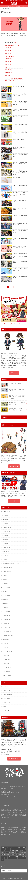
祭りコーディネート (6, 667)
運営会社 (3, 706)
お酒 (7, 847)
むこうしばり (18, 847)
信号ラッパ (23, 850)
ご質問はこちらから (6, 702)
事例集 (13, 850)
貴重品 (15, 858)
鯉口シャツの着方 (5, 587)
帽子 (5, 854)
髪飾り (2, 859)
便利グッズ (18, 850)
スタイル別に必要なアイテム (12, 45)
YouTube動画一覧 (14, 501)
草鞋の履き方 (4, 607)
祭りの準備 (7, 75)
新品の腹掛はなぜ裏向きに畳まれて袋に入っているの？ (17, 390)
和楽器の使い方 (5, 623)
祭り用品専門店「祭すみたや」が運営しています (14, 6)
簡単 (20, 856)
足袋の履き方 (4, 603)
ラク (2, 850)
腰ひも (2, 858)
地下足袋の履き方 (5, 595)
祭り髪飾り (16, 856)
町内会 (23, 854)
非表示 (15, 42)
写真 (15, 852)
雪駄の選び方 (8, 61)
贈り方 (19, 858)
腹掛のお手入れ (5, 643)
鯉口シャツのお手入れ (6, 651)
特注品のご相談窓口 (6, 698)
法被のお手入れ (5, 639)
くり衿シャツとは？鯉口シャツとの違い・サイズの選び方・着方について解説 (17, 396)
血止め (9, 858)
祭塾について (14, 373)
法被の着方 (4, 575)
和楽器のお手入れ (5, 663)
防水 (22, 858)
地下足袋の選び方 (9, 58)
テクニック (13, 848)
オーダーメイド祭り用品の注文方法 (13, 78)
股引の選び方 (8, 53)
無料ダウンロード (14, 466)
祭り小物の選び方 (9, 69)
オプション (24, 847)
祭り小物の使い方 (5, 619)
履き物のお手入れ (5, 655)
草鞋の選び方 (8, 67)
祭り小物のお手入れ (6, 659)
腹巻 (6, 858)
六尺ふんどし (3, 852)
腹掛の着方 (4, 579)
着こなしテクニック (6, 631)
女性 (25, 852)
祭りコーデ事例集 (5, 671)
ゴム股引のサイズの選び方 (15, 383)
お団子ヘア (3, 847)
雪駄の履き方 (4, 599)
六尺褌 (9, 852)
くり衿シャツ (12, 847)
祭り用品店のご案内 (6, 690)
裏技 (12, 858)
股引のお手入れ (5, 647)
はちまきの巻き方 (5, 611)
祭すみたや (3, 856)
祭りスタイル (4, 555)
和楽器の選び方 (8, 72)
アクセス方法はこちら (14, 758)
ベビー (23, 848)
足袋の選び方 (8, 64)
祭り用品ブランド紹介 (10, 80)
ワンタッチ (6, 850)
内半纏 (12, 852)
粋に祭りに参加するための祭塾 (13, 878)
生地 (20, 854)
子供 (2, 854)
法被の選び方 (8, 48)
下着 (10, 850)
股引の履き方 (4, 583)
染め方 (16, 854)
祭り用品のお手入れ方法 (7, 635)
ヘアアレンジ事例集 (6, 675)
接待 (8, 854)
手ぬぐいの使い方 (5, 615)
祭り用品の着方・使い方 (7, 571)
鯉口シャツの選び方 (9, 56)
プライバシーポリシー (6, 710)
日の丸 (13, 854)
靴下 (25, 858)
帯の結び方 (4, 591)
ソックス (3, 848)
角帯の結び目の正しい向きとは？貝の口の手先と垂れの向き (17, 409)
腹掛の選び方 (8, 50)
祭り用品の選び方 (5, 511)
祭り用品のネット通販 (6, 694)
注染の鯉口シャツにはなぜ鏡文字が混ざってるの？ (17, 403)
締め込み (24, 856)
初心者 (19, 852)
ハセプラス (18, 848)
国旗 (22, 852)
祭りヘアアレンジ (5, 627)
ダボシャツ (8, 848)
